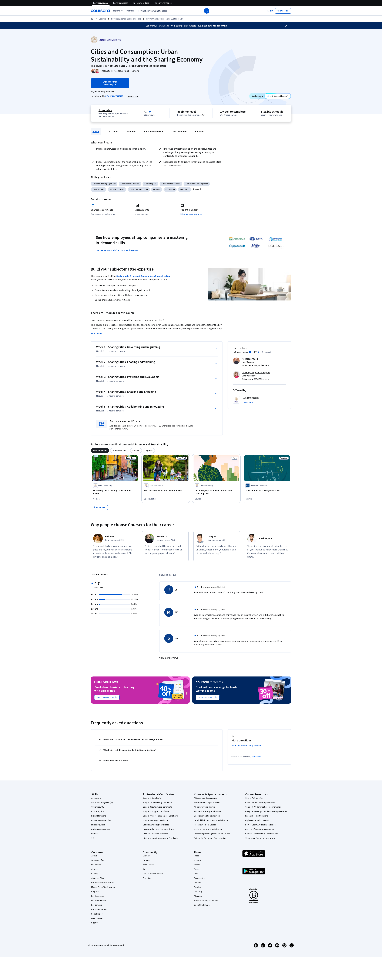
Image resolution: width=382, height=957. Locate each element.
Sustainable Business (170, 183)
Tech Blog (147, 878)
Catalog (94, 873)
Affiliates (198, 896)
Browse (102, 18)
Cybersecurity (97, 806)
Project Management (100, 829)
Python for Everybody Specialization (210, 838)
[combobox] (168, 10)
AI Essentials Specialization (206, 798)
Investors (198, 860)
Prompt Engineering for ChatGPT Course (212, 833)
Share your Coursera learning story (261, 838)
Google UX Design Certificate (155, 820)
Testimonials (180, 131)
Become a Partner (99, 909)
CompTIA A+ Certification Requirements (263, 806)
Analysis (156, 189)
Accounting (96, 798)
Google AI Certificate (152, 798)
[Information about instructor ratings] (250, 352)
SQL (93, 838)
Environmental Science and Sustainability (164, 18)
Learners (147, 855)
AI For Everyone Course (204, 806)
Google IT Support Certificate (156, 811)
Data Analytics (97, 811)
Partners (146, 860)
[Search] (206, 11)
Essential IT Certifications (256, 815)
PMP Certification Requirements (259, 829)
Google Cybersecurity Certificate (157, 802)
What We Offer (97, 860)
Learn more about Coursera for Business (117, 250)
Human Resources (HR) (101, 820)
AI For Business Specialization (207, 802)
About (96, 131)
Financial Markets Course (205, 824)
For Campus (96, 905)
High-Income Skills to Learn (257, 820)
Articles (197, 887)
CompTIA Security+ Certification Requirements (266, 811)
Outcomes (113, 131)
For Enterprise (97, 896)
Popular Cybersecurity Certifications (261, 833)
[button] (130, 11)
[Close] (286, 25)
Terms (197, 864)
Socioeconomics (117, 189)
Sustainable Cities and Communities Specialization (143, 276)
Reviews (199, 131)
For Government (98, 900)
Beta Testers (148, 864)
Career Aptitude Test (254, 798)
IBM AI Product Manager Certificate (158, 829)
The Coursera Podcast (153, 873)
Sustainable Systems (130, 183)
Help (196, 873)
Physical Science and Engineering (126, 18)
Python (94, 833)
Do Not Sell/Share (202, 905)
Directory (198, 891)
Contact (197, 882)
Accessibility (199, 878)
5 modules (105, 110)
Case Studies (98, 189)
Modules (131, 131)
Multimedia (185, 189)
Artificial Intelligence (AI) (102, 802)
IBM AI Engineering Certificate (156, 824)
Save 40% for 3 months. (214, 25)
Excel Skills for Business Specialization (211, 820)
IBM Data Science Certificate (155, 833)
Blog (145, 869)
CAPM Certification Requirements (260, 802)
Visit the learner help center (246, 745)
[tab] (100, 450)
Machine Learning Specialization (208, 829)
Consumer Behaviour (139, 189)
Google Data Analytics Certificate (157, 806)
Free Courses (97, 918)
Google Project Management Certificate (160, 815)
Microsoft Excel (98, 824)
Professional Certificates (102, 882)
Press (196, 855)
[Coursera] (100, 10)
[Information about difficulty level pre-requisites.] (203, 114)
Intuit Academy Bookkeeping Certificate (160, 838)
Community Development (196, 183)
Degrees (95, 891)
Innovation (170, 189)
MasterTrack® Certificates (103, 887)
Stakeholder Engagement (104, 183)
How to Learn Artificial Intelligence (260, 824)
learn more (256, 756)
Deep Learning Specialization (207, 815)
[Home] (92, 19)
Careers (94, 869)
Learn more (132, 96)
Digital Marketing (98, 815)
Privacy (197, 869)
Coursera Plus (97, 878)
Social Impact (150, 183)
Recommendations (154, 131)
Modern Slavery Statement (206, 900)
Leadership (96, 864)
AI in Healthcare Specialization (207, 811)
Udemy (94, 922)
